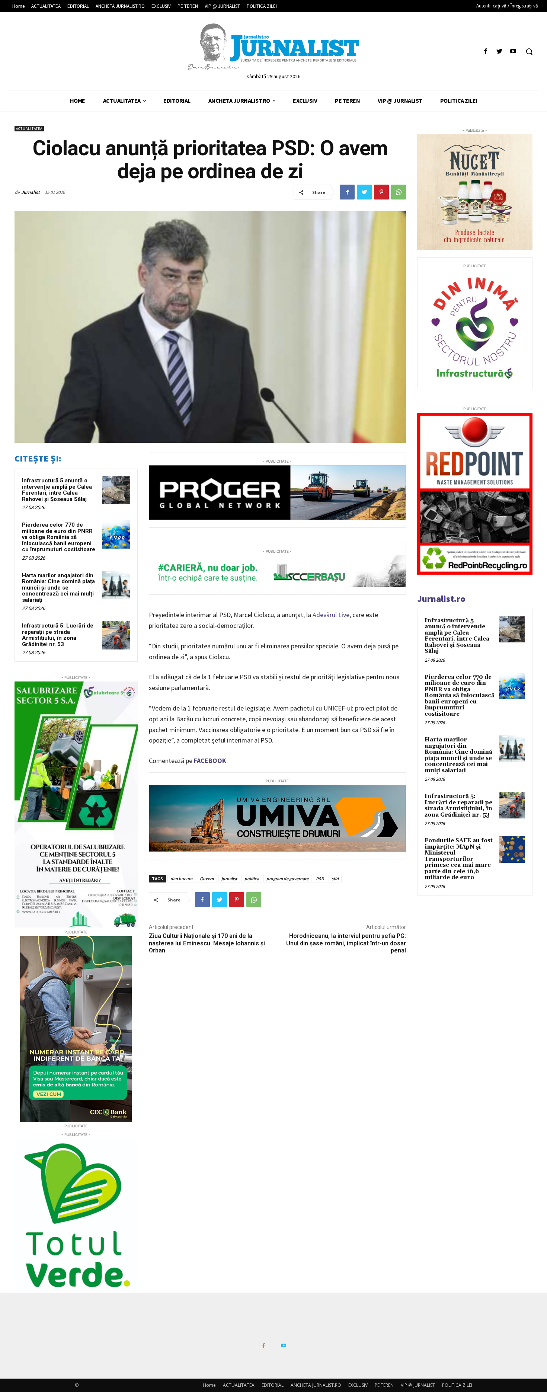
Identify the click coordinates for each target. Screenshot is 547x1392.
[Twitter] (500, 52)
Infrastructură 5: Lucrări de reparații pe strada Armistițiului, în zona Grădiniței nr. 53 (57, 635)
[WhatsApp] (398, 192)
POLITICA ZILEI (457, 1385)
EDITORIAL (273, 1385)
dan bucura (181, 878)
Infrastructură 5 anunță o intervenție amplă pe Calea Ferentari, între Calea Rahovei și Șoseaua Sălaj (57, 489)
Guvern (207, 878)
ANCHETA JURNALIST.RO (316, 1385)
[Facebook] (485, 52)
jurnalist (229, 878)
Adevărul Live (331, 614)
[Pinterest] (381, 192)
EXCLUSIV (358, 1385)
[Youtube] (513, 52)
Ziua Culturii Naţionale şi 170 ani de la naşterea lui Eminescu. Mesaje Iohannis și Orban (207, 943)
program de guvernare (287, 878)
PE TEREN (384, 1385)
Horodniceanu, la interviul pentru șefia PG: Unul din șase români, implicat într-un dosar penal (346, 943)
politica (251, 878)
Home (209, 1385)
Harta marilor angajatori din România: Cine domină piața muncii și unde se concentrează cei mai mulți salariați (58, 587)
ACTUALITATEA (29, 128)
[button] (529, 51)
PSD (320, 878)
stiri (335, 878)
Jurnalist (30, 192)
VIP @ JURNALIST (418, 1385)
